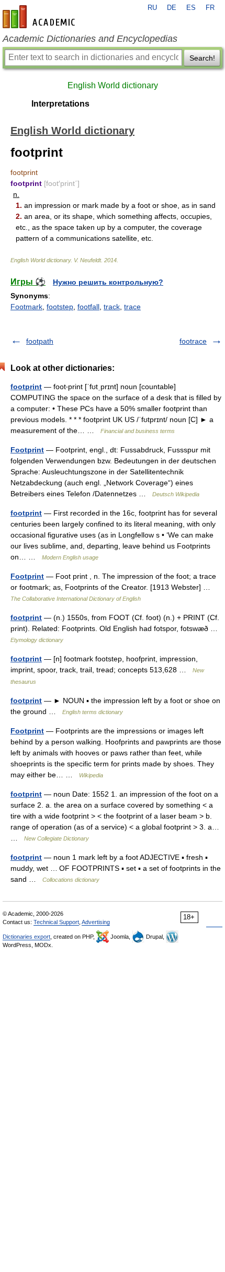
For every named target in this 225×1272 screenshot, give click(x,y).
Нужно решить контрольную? (108, 282)
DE (171, 7)
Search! (202, 58)
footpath (39, 341)
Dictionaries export (26, 936)
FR (210, 7)
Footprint (27, 450)
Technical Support (56, 922)
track (112, 306)
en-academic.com (40, 16)
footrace (193, 341)
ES (191, 7)
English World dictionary (113, 85)
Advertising (96, 922)
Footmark (26, 306)
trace (132, 306)
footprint (26, 386)
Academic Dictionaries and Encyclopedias (90, 38)
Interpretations (60, 103)
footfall (88, 306)
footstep (60, 306)
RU (152, 7)
